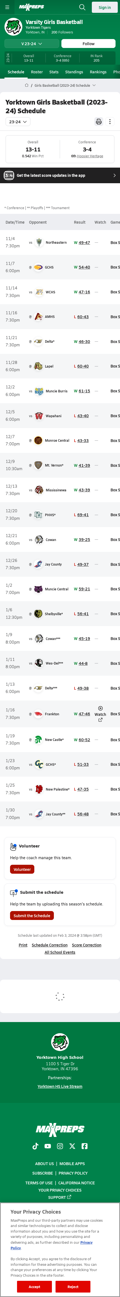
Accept (34, 1286)
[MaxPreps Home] (31, 7)
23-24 (15, 121)
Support (57, 1197)
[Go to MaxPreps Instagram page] (60, 1147)
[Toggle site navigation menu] (7, 7)
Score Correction (86, 944)
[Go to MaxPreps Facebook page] (84, 1147)
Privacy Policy (73, 1173)
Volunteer (22, 869)
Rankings (98, 71)
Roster (37, 71)
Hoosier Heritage (90, 156)
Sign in (105, 7)
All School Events (60, 952)
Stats (54, 71)
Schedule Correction (50, 944)
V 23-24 (28, 43)
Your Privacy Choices (60, 1189)
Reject (73, 1286)
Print (23, 944)
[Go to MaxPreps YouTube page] (47, 1147)
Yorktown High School (60, 1057)
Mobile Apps (72, 1163)
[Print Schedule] (98, 121)
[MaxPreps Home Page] (27, 85)
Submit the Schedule (32, 915)
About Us (44, 1163)
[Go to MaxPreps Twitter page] (72, 1147)
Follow (89, 43)
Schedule (16, 71)
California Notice (76, 1182)
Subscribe (42, 1173)
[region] (60, 1249)
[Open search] (82, 7)
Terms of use (39, 1182)
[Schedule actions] (109, 121)
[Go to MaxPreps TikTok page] (35, 1147)
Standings (74, 71)
